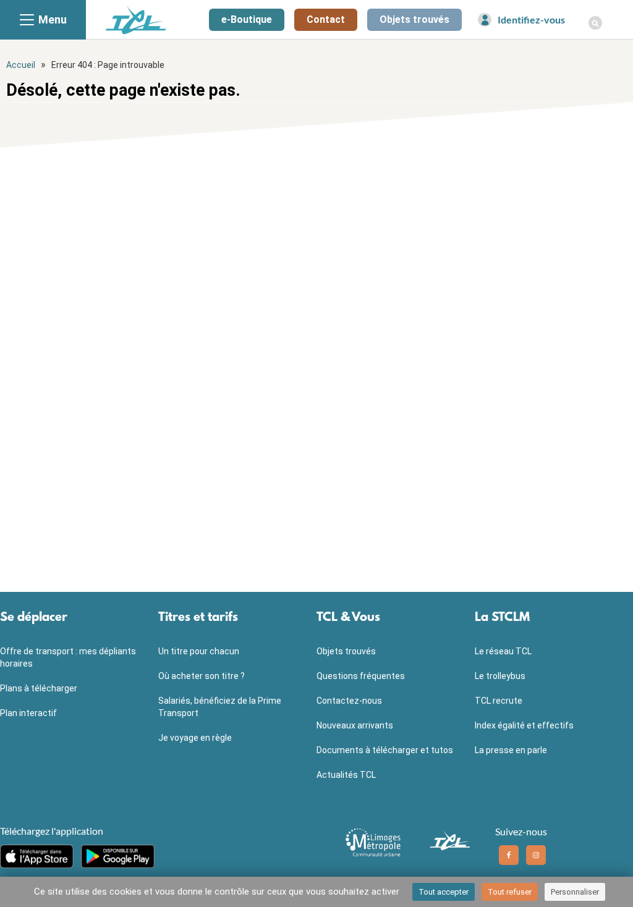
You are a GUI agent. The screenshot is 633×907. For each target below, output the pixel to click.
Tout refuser (510, 891)
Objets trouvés (414, 19)
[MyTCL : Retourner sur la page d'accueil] (136, 19)
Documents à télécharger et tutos (384, 750)
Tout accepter (443, 891)
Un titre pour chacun (198, 651)
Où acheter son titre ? (201, 676)
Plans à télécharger (38, 688)
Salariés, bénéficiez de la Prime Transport (219, 707)
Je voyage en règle (195, 738)
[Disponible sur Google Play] (118, 856)
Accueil (20, 65)
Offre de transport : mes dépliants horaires (68, 657)
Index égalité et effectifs (524, 725)
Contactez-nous (349, 701)
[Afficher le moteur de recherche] (595, 16)
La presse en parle (511, 750)
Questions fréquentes (360, 676)
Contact (326, 19)
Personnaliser (575, 891)
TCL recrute (498, 701)
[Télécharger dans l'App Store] (37, 856)
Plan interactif (28, 713)
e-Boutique (246, 19)
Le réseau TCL (503, 651)
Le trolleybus (500, 676)
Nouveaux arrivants (354, 725)
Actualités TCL (346, 775)
